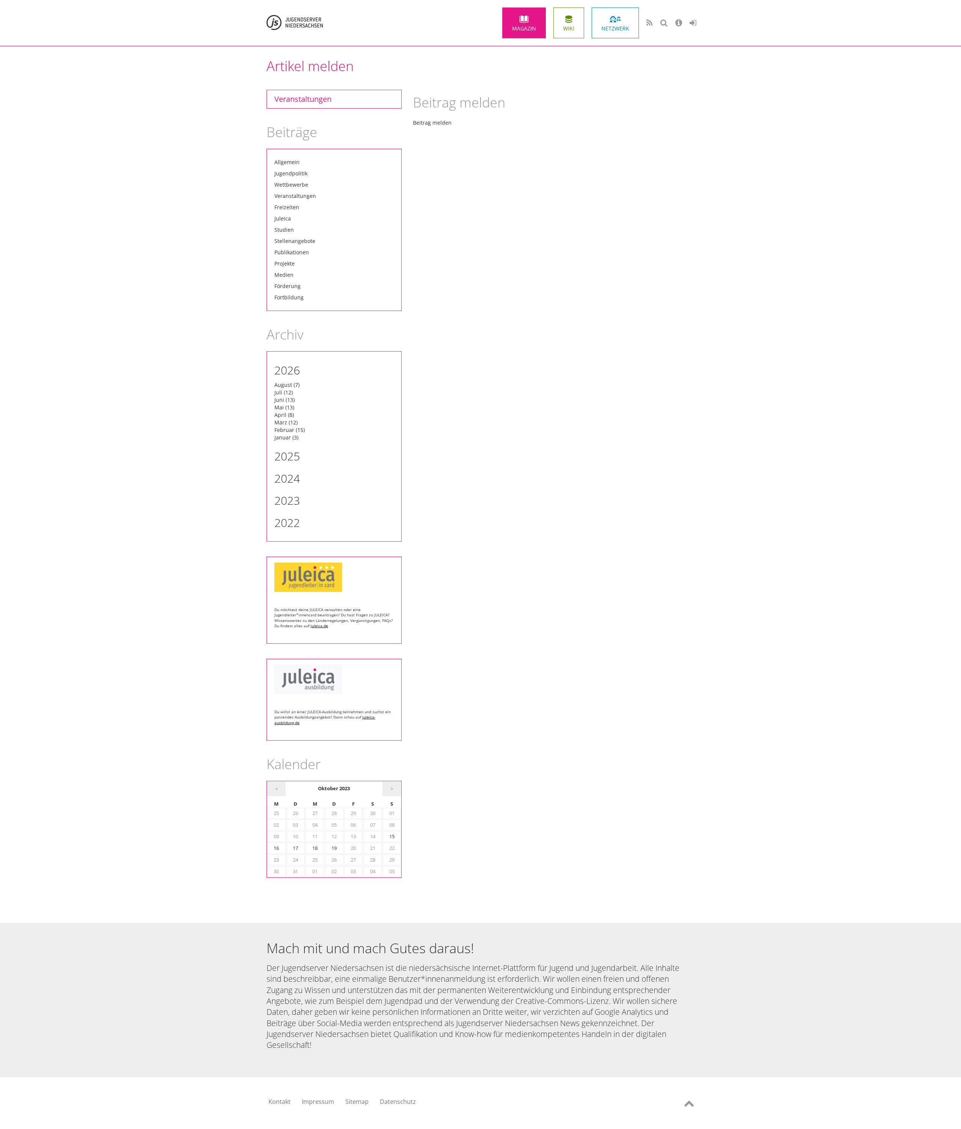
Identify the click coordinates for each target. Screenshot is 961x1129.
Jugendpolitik (290, 173)
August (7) (287, 384)
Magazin (524, 28)
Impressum (318, 1101)
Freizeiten (286, 207)
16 (276, 848)
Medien (284, 274)
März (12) (286, 422)
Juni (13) (284, 399)
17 (295, 848)
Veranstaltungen (302, 99)
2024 (287, 478)
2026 (287, 370)
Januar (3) (286, 437)
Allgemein (287, 162)
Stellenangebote (294, 241)
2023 (287, 500)
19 (334, 848)
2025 (287, 456)
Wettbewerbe (291, 184)
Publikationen (291, 252)
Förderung (287, 286)
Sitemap (357, 1101)
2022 (287, 522)
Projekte (284, 263)
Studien (284, 229)
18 (315, 848)
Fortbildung (289, 297)
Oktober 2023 (334, 788)
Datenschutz (398, 1101)
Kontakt (279, 1101)
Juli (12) (283, 392)
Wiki (568, 28)
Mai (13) (284, 407)
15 (392, 836)
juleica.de (319, 625)
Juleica (282, 218)
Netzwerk (615, 28)
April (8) (284, 414)
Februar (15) (289, 429)
